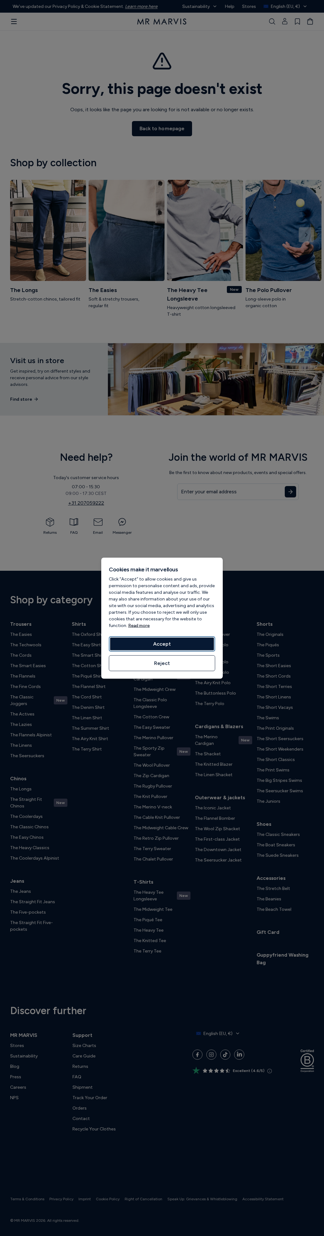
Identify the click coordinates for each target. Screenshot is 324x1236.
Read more (139, 625)
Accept (162, 644)
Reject (162, 663)
